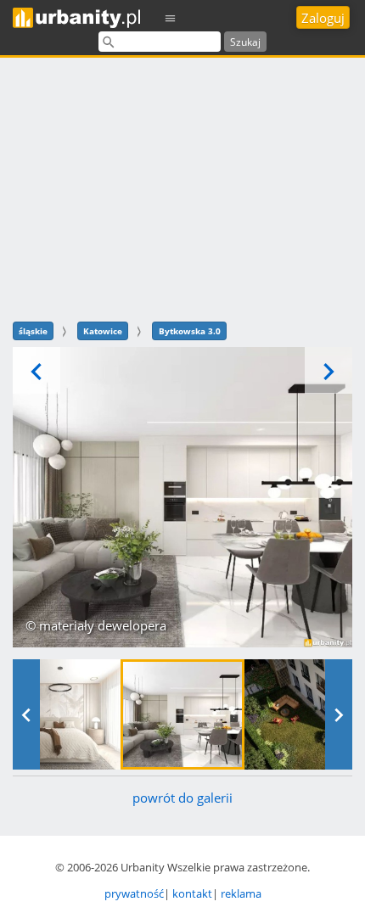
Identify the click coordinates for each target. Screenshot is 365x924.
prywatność (134, 893)
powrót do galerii (182, 797)
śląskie (33, 331)
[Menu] (170, 17)
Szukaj (245, 42)
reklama (241, 893)
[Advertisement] (182, 187)
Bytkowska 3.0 (190, 331)
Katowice (102, 331)
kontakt (192, 893)
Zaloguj (323, 17)
